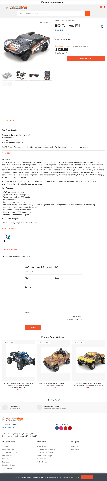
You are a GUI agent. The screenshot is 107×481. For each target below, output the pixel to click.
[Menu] (3, 7)
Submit (33, 328)
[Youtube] (65, 428)
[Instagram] (61, 428)
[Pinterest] (70, 428)
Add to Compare (29, 343)
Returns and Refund (51, 406)
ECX (61, 30)
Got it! (87, 477)
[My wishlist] (100, 7)
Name (57, 278)
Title (26, 278)
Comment (28, 287)
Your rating (29, 271)
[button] (52, 2)
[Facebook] (57, 428)
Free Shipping (15, 406)
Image (27, 312)
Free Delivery (60, 53)
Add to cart (86, 59)
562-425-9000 (8, 427)
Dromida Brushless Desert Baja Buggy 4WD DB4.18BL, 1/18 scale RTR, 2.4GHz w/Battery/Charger (18, 385)
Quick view (29, 347)
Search (87, 13)
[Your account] (99, 8)
